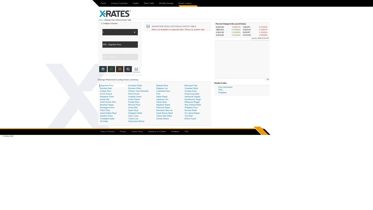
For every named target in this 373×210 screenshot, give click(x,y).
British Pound (190, 119)
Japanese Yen (162, 99)
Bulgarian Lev (162, 88)
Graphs (136, 3)
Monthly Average (166, 3)
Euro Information (225, 87)
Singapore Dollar (135, 113)
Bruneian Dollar (134, 88)
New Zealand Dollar (193, 105)
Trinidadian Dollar (107, 119)
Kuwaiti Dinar (133, 102)
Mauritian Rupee (107, 105)
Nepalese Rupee (163, 105)
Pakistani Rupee (163, 107)
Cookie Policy (137, 131)
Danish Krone (134, 94)
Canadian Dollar (191, 88)
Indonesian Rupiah (192, 97)
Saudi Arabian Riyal (108, 113)
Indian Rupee (161, 97)
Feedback (222, 92)
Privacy (123, 131)
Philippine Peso (191, 107)
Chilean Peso (105, 91)
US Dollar (104, 121)
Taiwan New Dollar (164, 116)
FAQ (220, 90)
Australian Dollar (135, 85)
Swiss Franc (133, 116)
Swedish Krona (106, 116)
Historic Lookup (184, 3)
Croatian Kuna (191, 91)
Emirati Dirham (162, 119)
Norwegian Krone (107, 107)
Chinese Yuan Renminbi (138, 91)
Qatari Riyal (133, 110)
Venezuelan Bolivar (136, 121)
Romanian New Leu (164, 110)
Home (103, 3)
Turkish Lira (133, 119)
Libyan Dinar (161, 102)
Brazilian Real (106, 88)
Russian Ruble (191, 110)
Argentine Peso (106, 85)
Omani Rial (133, 107)
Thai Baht (189, 116)
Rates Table (149, 3)
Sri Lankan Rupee (192, 113)
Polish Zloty (105, 110)
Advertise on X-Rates (157, 131)
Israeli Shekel (134, 99)
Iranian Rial (104, 99)
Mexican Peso (134, 105)
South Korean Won (108, 102)
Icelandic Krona (134, 97)
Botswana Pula (191, 85)
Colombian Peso (163, 91)
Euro (158, 94)
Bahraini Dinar (162, 85)
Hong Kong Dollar (192, 94)
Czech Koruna (106, 94)
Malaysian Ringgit (192, 102)
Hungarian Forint (107, 97)
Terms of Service (107, 131)
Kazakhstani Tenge (193, 99)
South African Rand (164, 113)
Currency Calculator (119, 3)
